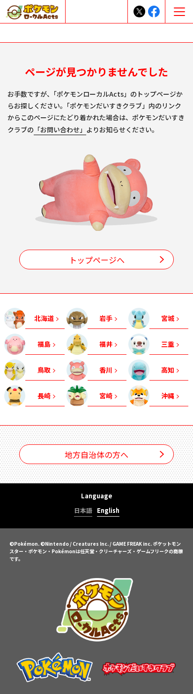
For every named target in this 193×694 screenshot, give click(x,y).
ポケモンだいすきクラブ (138, 667)
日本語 (83, 511)
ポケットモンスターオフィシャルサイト (54, 667)
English (108, 511)
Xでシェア (139, 11)
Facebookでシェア (154, 11)
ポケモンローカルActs (96, 609)
